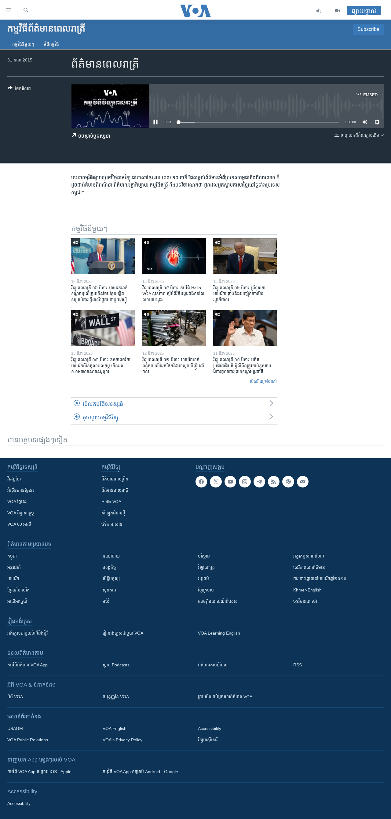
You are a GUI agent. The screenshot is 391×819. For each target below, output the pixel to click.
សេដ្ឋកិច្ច (109, 567)
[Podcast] (288, 481)
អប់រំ (106, 601)
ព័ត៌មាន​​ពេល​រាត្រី (114, 490)
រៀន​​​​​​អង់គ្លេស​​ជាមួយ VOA (123, 633)
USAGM (15, 728)
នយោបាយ (111, 556)
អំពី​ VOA (15, 696)
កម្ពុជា (12, 556)
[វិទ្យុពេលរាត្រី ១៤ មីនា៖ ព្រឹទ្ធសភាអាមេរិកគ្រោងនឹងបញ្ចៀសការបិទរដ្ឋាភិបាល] (245, 256)
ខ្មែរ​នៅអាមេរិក (18, 589)
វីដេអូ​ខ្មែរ (14, 478)
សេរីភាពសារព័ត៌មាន (309, 567)
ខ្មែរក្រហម (206, 589)
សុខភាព (109, 589)
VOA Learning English (219, 633)
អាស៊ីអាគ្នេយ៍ (17, 601)
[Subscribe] (303, 481)
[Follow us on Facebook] (201, 481)
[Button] (19, 89)
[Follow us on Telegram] (259, 481)
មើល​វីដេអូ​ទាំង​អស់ (263, 381)
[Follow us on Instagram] (244, 481)
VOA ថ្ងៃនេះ (17, 501)
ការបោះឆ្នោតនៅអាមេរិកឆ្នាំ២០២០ (319, 578)
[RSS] (274, 481)
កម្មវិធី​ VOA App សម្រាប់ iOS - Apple (39, 771)
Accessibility (209, 728)
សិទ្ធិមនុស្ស (111, 578)
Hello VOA (111, 501)
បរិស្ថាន (204, 556)
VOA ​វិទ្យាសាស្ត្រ (20, 512)
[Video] (337, 10)
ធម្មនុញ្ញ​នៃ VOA (116, 696)
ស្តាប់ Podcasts (116, 664)
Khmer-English (307, 589)
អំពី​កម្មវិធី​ (51, 44)
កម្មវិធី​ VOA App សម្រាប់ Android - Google (140, 771)
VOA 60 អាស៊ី (19, 524)
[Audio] (319, 10)
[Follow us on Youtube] (230, 481)
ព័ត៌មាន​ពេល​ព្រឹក (114, 478)
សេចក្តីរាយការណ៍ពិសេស (218, 601)
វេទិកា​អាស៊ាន (111, 524)
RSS (297, 664)
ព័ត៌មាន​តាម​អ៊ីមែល (213, 664)
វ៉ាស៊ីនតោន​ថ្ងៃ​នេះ (20, 490)
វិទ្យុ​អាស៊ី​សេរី (207, 739)
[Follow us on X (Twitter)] (215, 481)
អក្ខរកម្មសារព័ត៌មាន (308, 556)
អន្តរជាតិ (14, 567)
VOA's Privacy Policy (122, 739)
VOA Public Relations (27, 739)
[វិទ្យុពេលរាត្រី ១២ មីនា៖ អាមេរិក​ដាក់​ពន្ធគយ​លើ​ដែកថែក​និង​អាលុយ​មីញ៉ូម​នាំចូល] (174, 328)
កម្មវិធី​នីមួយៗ (23, 44)
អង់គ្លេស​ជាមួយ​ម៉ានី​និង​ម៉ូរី (27, 633)
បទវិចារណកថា (305, 601)
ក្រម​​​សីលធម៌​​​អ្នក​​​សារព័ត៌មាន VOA (225, 696)
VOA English (114, 728)
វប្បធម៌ (203, 578)
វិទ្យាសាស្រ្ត (206, 567)
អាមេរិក (13, 578)
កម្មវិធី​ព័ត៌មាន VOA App (27, 664)
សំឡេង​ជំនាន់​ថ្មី (113, 512)
